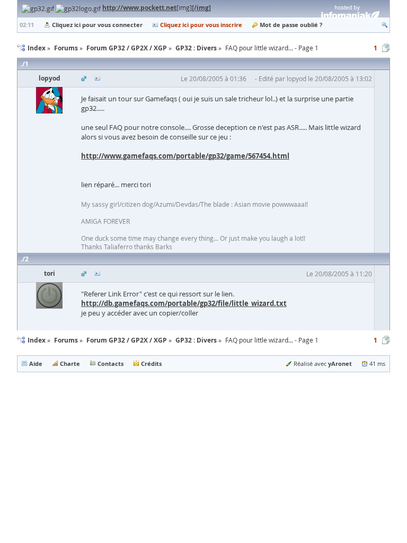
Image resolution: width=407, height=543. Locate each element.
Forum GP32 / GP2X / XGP (126, 340)
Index (37, 340)
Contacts (110, 363)
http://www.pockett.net (139, 7)
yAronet (340, 363)
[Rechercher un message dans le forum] (384, 25)
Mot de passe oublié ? (291, 25)
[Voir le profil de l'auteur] (97, 78)
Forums (66, 340)
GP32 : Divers (196, 340)
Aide (35, 363)
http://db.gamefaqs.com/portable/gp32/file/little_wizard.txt (184, 303)
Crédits (151, 363)
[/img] (201, 7)
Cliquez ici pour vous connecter (97, 25)
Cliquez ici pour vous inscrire (201, 25)
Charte (70, 363)
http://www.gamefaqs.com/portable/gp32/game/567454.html (185, 156)
